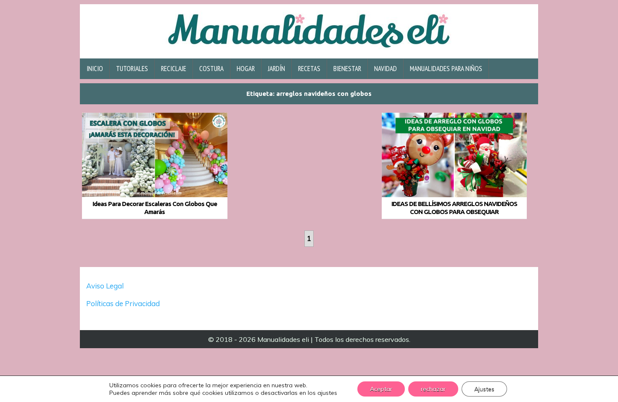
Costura (211, 68)
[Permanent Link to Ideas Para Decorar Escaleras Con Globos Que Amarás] (154, 155)
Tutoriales (132, 68)
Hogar (246, 68)
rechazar (433, 389)
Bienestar (347, 68)
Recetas (309, 68)
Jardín (276, 68)
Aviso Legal (105, 285)
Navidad (385, 68)
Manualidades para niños (446, 68)
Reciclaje (173, 68)
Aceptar (381, 389)
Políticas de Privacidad (123, 303)
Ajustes (484, 389)
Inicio (95, 68)
